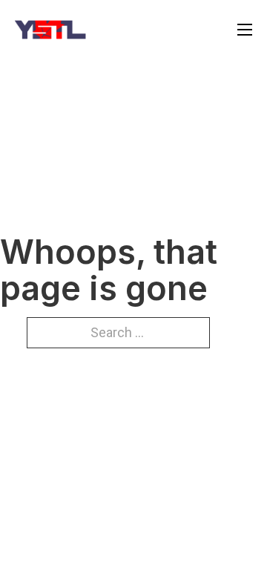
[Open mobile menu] (244, 30)
